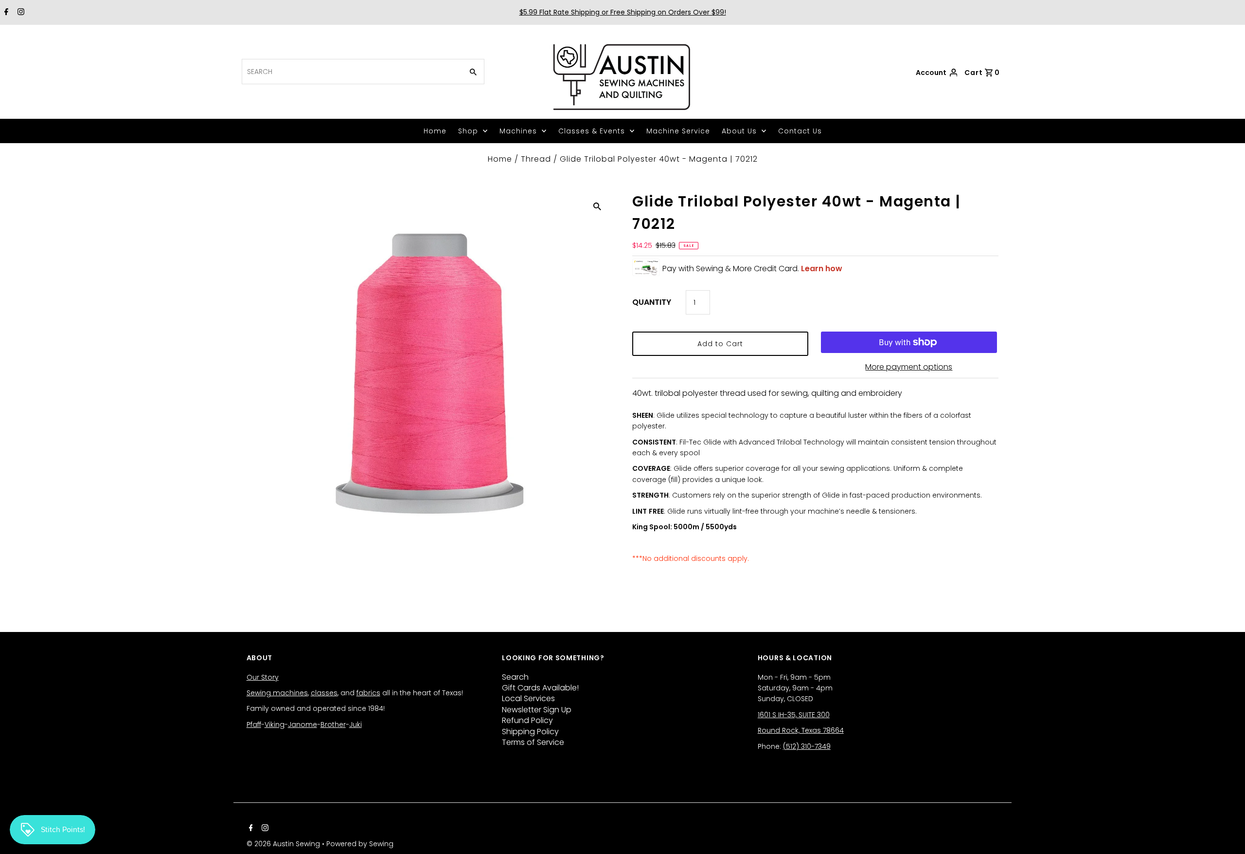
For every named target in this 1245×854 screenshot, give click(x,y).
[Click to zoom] (597, 206)
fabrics (368, 693)
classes (324, 693)
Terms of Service (533, 742)
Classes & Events (591, 131)
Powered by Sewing (359, 844)
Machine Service (678, 131)
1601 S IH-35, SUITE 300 (794, 715)
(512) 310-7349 (807, 746)
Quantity (651, 302)
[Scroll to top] (1225, 834)
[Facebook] (5, 12)
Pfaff (254, 724)
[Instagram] (19, 12)
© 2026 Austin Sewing (284, 844)
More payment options (908, 366)
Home (435, 131)
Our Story (263, 677)
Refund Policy (527, 720)
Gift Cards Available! (540, 687)
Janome (302, 724)
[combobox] (351, 71)
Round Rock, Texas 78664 (801, 730)
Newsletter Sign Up (536, 709)
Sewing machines (277, 693)
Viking (275, 724)
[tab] (815, 404)
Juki (355, 724)
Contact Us (800, 131)
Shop (468, 131)
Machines (518, 131)
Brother (333, 724)
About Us (739, 131)
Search (515, 677)
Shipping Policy (530, 731)
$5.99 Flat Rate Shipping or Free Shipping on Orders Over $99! (622, 12)
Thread (536, 159)
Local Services (528, 698)
